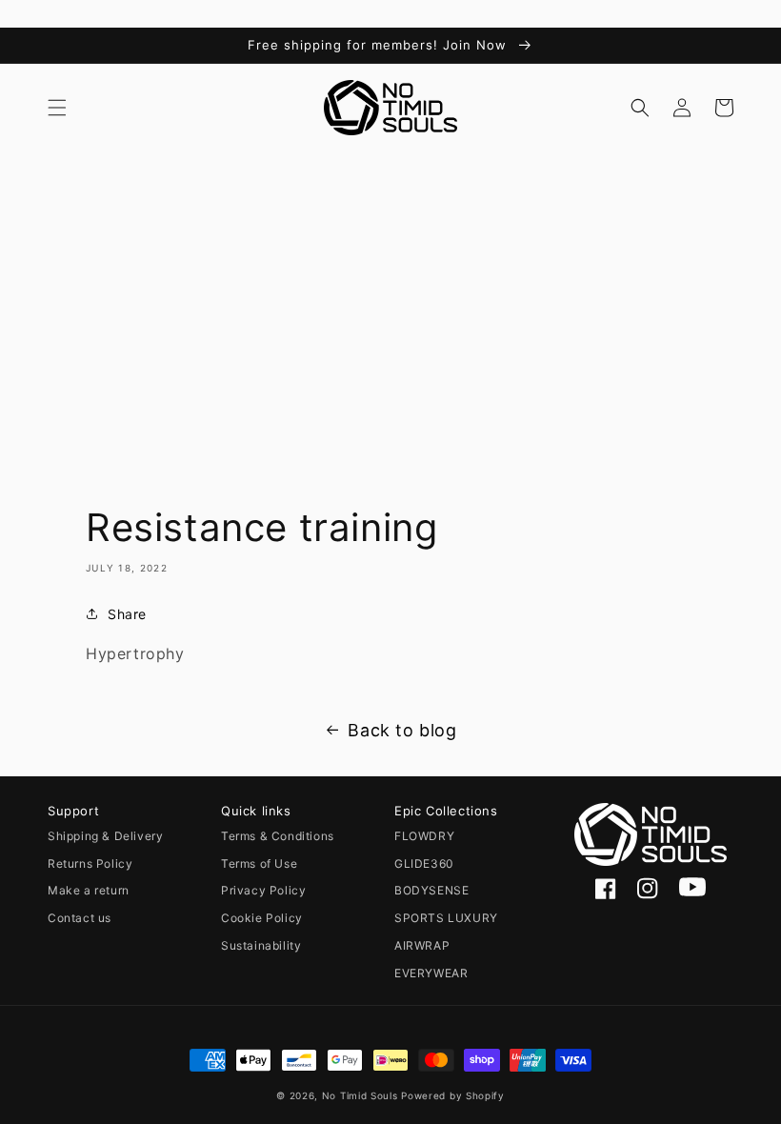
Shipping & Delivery (105, 836)
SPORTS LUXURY (446, 918)
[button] (57, 108)
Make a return (89, 890)
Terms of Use (259, 863)
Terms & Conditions (277, 836)
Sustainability (261, 945)
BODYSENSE (431, 890)
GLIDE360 (424, 863)
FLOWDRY (424, 836)
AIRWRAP (422, 945)
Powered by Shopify (453, 1095)
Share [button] (127, 614)
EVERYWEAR (431, 973)
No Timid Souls (360, 1095)
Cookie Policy (262, 918)
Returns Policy (90, 863)
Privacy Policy (263, 890)
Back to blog (402, 730)
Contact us (79, 918)
